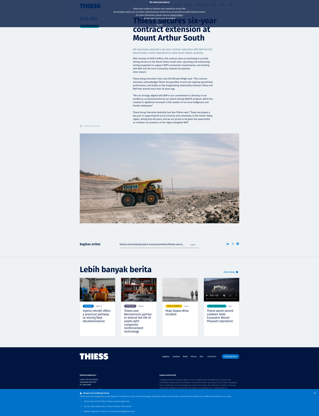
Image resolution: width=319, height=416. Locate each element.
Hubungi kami (230, 356)
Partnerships (130, 306)
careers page (119, 402)
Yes (158, 25)
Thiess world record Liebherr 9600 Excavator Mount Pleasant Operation (220, 316)
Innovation (88, 306)
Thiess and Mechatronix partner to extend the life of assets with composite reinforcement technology (138, 321)
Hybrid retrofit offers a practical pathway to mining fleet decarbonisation (97, 316)
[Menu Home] (94, 356)
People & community (174, 306)
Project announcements (217, 306)
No (161, 25)
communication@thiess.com (122, 412)
